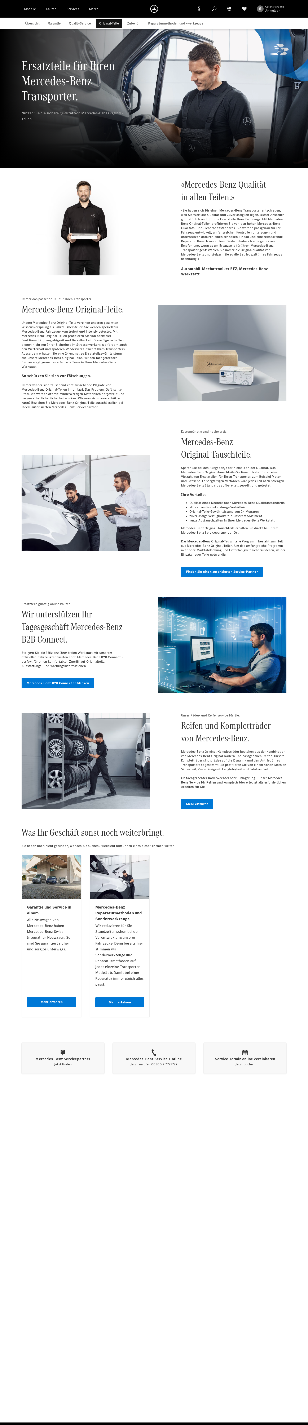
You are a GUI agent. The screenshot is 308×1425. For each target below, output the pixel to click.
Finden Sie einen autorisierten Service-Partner (222, 571)
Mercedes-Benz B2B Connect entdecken (58, 683)
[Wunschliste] (244, 8)
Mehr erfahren (197, 804)
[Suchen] (214, 8)
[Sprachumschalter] (229, 8)
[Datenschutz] (199, 8)
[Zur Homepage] (154, 9)
